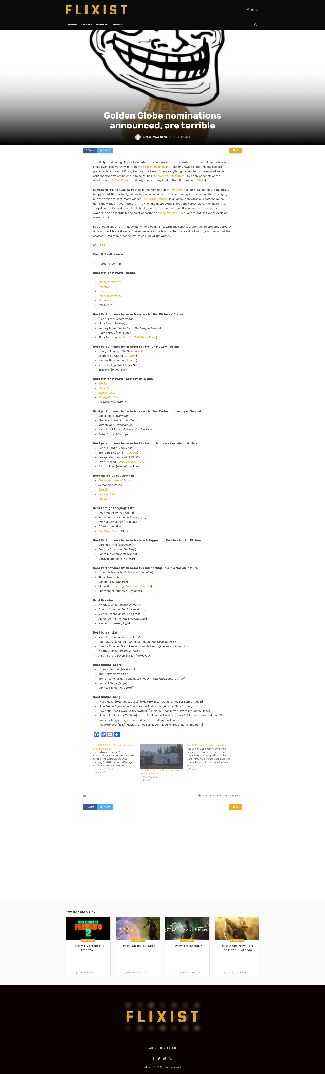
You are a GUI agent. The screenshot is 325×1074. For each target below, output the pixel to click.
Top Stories (236, 795)
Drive (115, 180)
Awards (208, 795)
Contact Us (168, 1048)
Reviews (73, 24)
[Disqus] (162, 860)
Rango (102, 498)
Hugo (101, 291)
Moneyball (105, 300)
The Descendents (109, 282)
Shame (124, 180)
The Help (104, 286)
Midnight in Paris (109, 397)
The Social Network (155, 199)
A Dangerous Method (137, 586)
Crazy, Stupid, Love (130, 462)
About (153, 1048)
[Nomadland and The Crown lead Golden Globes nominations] (161, 756)
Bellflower (177, 176)
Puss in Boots (107, 494)
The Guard (130, 452)
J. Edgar (130, 355)
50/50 (200, 180)
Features (101, 24)
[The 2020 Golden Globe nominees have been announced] (116, 759)
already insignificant (156, 166)
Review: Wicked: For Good (137, 945)
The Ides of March (110, 296)
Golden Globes (221, 795)
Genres (115, 24)
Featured (88, 940)
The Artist (176, 189)
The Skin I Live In (109, 531)
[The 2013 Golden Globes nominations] (210, 757)
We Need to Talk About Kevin (137, 337)
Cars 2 (102, 489)
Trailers (86, 24)
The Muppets (161, 176)
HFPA (102, 245)
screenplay (208, 208)
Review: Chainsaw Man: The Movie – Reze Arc (237, 948)
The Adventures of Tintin (114, 480)
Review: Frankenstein (187, 945)
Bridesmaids (106, 392)
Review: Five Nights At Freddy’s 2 (88, 948)
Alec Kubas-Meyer (157, 137)
